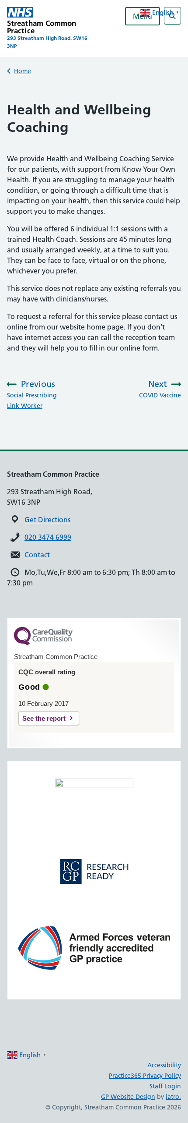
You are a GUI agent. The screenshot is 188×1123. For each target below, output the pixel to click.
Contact (37, 554)
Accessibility (164, 1065)
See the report (44, 718)
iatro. (173, 1097)
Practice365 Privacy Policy (145, 1076)
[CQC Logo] (43, 643)
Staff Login (165, 1086)
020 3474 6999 (47, 537)
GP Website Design (128, 1097)
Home (22, 71)
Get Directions (47, 519)
